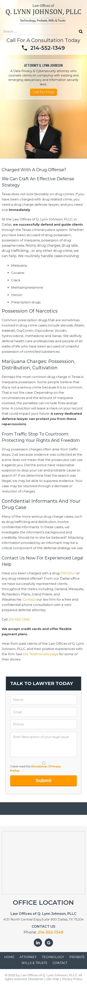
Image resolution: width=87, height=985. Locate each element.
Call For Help (43, 92)
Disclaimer (39, 766)
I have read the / (35, 768)
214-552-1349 (47, 47)
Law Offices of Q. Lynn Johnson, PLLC (49, 975)
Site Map (52, 979)
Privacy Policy (72, 979)
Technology (53, 957)
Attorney (28, 957)
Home (9, 957)
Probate (77, 957)
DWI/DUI (67, 573)
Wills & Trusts (34, 963)
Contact (29, 599)
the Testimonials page (40, 654)
